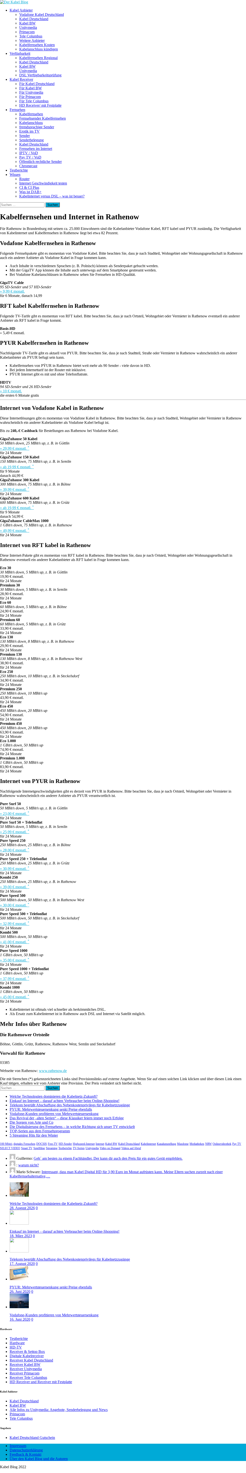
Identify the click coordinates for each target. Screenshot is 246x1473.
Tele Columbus (30, 36)
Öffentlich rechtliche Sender (40, 162)
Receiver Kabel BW (25, 1364)
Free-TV (53, 1144)
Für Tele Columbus (34, 101)
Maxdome (183, 1144)
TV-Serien (79, 1148)
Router (24, 179)
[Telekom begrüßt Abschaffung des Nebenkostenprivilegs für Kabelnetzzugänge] (19, 1251)
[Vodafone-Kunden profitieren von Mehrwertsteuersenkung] (19, 1307)
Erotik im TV (29, 131)
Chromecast (28, 166)
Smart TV (26, 1148)
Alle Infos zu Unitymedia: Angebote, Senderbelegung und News (59, 1410)
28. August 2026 (22, 1208)
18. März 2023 (21, 1236)
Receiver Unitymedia (26, 1369)
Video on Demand (110, 1148)
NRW (208, 1144)
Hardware (17, 1343)
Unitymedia (28, 27)
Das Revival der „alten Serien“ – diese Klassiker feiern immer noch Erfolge (67, 1118)
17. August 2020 (22, 1264)
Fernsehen (17, 110)
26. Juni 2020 (20, 1291)
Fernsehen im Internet (35, 149)
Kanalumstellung (166, 1144)
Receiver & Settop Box (27, 1352)
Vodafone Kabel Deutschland (41, 14)
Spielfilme (39, 1148)
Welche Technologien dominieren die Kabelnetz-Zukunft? (54, 1096)
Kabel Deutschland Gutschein (32, 1438)
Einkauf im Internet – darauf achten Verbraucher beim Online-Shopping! (64, 1101)
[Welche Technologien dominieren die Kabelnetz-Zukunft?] (19, 1195)
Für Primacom (30, 97)
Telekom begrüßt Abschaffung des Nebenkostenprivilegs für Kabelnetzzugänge (70, 1105)
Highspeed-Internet (84, 1144)
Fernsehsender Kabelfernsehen (42, 118)
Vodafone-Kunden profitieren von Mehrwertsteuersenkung (54, 1114)
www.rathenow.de (53, 1071)
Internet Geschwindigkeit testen (43, 183)
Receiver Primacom (24, 1373)
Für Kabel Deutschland (37, 84)
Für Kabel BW (30, 88)
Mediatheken (197, 1144)
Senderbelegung (31, 140)
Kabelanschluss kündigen (38, 49)
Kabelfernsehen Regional (38, 58)
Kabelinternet (148, 1144)
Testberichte (19, 170)
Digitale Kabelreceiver (27, 1356)
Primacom (27, 32)
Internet (100, 1144)
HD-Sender (65, 1144)
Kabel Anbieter (21, 10)
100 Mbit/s (6, 1144)
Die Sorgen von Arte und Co (31, 1122)
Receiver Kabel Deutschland (31, 1360)
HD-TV (16, 1347)
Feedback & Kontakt (25, 1454)
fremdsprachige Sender (36, 127)
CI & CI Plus (29, 187)
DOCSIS (41, 1144)
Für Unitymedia (31, 92)
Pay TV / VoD (30, 157)
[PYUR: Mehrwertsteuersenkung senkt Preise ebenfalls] (19, 1279)
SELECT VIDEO (10, 1148)
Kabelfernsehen (31, 114)
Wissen (15, 175)
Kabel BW (27, 23)
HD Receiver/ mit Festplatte (40, 105)
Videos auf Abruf (131, 1148)
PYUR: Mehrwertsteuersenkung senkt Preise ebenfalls (51, 1109)
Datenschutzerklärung (26, 1450)
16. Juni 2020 (20, 1319)
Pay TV (236, 1144)
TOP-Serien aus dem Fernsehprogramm (40, 1131)
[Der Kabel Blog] (14, 2)
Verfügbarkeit (20, 53)
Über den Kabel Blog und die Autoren (39, 1459)
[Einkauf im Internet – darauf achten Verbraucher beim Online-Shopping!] (19, 1223)
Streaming (51, 1148)
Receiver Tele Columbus (28, 1377)
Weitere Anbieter (32, 40)
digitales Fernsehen (24, 1144)
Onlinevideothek (222, 1144)
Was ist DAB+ (30, 192)
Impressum (18, 1446)
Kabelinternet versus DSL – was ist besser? (52, 196)
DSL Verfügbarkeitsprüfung (40, 75)
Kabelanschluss (31, 123)
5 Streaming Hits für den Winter (34, 1135)
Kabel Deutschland (33, 19)
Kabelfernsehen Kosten (37, 45)
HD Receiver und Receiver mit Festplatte (41, 1382)
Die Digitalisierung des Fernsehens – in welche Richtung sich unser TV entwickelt (72, 1127)
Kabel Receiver (21, 79)
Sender (24, 136)
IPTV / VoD (28, 153)
